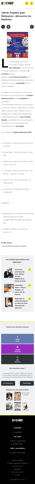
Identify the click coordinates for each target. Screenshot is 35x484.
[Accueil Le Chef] (7, 3)
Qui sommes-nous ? (17, 472)
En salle (12, 453)
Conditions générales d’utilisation (17, 463)
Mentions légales (17, 460)
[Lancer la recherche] (27, 3)
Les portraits (21, 441)
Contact (17, 475)
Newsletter (17, 469)
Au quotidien (13, 9)
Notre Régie (27, 383)
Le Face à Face (17, 444)
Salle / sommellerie (17, 448)
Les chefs (17, 437)
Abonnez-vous (17, 466)
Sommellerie (21, 453)
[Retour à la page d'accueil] (17, 420)
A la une (12, 441)
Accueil (4, 9)
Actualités (17, 428)
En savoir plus (8, 383)
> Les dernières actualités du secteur (14, 246)
